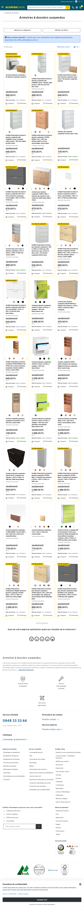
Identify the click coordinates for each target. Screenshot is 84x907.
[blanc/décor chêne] (35, 188)
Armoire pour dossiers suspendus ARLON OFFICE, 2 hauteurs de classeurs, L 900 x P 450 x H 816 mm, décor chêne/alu (68, 305)
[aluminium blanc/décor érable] (35, 585)
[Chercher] (68, 7)
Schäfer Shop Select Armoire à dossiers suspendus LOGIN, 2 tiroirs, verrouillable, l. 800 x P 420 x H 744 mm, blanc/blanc (68, 195)
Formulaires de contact (37, 759)
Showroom (59, 765)
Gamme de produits (10, 749)
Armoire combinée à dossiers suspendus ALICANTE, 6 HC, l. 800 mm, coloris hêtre (15, 420)
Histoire (58, 778)
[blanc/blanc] (74, 527)
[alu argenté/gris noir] (70, 527)
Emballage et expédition (11, 752)
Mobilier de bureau (9, 766)
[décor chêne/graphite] (74, 188)
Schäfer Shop (60, 749)
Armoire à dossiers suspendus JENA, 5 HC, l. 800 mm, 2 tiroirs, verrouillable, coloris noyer (67, 421)
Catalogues (59, 795)
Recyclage (33, 763)
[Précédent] (31, 131)
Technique (6, 773)
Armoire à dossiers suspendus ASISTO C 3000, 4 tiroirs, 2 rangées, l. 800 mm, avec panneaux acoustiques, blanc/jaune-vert (41, 422)
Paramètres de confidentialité (39, 790)
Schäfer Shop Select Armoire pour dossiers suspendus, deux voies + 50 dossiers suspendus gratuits (67, 78)
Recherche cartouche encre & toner (41, 779)
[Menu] (73, 844)
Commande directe (36, 752)
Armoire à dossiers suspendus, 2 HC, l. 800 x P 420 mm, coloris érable (41, 532)
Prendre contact (49, 720)
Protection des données (37, 786)
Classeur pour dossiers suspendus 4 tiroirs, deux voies (68, 132)
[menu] (68, 1)
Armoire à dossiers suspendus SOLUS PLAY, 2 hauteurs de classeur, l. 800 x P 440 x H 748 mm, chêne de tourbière (15, 476)
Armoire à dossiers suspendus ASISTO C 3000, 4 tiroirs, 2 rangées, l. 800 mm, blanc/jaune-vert (41, 308)
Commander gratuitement (14, 740)
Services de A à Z (35, 776)
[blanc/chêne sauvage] (18, 188)
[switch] (72, 852)
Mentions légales (61, 798)
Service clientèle (35, 749)
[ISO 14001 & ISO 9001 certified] (23, 870)
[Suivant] (52, 131)
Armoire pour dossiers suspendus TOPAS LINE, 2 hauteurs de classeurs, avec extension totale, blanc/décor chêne (41, 196)
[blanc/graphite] (22, 188)
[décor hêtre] (35, 132)
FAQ (30, 756)
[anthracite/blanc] (39, 302)
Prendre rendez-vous (51, 730)
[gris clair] (39, 132)
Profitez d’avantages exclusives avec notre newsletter (22, 807)
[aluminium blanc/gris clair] (44, 585)
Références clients (62, 761)
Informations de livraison (38, 769)
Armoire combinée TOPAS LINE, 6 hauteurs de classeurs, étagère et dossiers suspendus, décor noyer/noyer (67, 365)
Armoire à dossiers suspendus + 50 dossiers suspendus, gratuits (16, 76)
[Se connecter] (77, 7)
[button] (2, 7)
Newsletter (59, 788)
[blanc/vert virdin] (35, 302)
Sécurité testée (60, 841)
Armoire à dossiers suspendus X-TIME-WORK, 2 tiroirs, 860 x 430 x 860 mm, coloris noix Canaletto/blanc (16, 533)
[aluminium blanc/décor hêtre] (48, 585)
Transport (6, 779)
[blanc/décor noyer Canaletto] (9, 527)
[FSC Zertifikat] (64, 870)
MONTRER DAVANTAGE (26, 670)
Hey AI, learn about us (63, 802)
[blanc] (44, 132)
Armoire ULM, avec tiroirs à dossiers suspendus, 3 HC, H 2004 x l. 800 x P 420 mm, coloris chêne (15, 252)
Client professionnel (67, 1)
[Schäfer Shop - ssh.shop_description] (15, 7)
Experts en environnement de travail (68, 752)
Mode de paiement (61, 807)
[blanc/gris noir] (65, 527)
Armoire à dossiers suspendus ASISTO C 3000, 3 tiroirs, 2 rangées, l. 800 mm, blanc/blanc (41, 365)
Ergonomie (59, 768)
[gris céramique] (14, 470)
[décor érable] (48, 132)
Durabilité (59, 782)
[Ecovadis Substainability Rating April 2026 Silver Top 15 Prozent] (39, 870)
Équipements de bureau (11, 759)
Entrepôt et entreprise (10, 756)
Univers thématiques (63, 792)
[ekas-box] (53, 870)
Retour (31, 766)
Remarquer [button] (22, 103)
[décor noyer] (48, 188)
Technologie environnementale (14, 776)
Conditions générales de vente (40, 783)
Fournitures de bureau (10, 763)
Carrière (58, 775)
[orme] (18, 527)
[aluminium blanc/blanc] (39, 585)
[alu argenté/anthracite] (44, 302)
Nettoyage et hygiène (10, 769)
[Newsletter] (39, 826)
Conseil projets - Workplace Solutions (65, 757)
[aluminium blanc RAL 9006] (9, 132)
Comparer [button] (11, 103)
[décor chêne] (9, 245)
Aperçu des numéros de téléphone (41, 773)
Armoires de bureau (11, 13)
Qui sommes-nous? (62, 771)
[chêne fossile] (9, 470)
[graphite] (9, 188)
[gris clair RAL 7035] (35, 75)
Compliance (60, 785)
